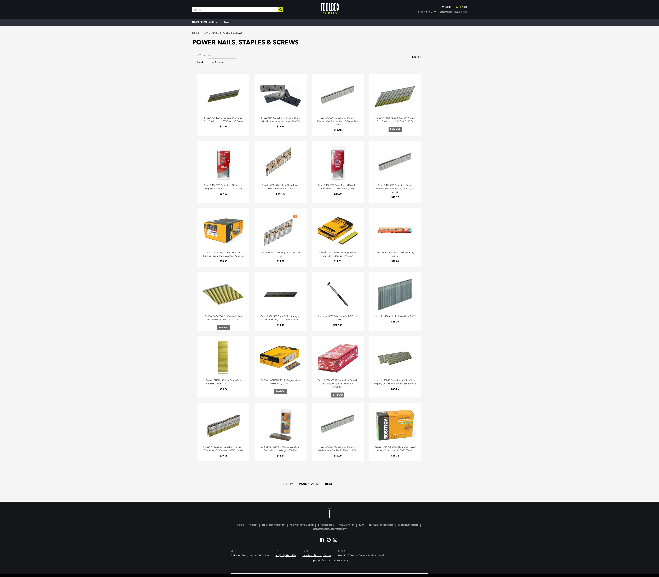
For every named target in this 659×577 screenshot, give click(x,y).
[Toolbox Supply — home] (330, 9)
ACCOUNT (446, 7)
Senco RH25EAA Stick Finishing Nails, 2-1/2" (395, 316)
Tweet (405, 57)
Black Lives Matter (408, 525)
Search (240, 525)
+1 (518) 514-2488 (286, 555)
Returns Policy (326, 525)
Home (195, 33)
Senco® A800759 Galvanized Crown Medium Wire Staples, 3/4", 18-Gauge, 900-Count (337, 121)
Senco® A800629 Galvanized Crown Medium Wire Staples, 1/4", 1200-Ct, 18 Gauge (395, 188)
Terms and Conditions (273, 525)
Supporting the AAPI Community (330, 529)
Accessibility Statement (381, 525)
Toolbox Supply (339, 560)
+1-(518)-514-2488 (426, 12)
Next (329, 484)
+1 (411, 57)
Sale (226, 22)
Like (399, 57)
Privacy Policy (347, 525)
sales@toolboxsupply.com (453, 12)
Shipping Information (302, 525)
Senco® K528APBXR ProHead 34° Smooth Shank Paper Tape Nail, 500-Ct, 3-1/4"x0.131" (337, 383)
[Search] (280, 9)
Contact (253, 525)
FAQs (361, 525)
